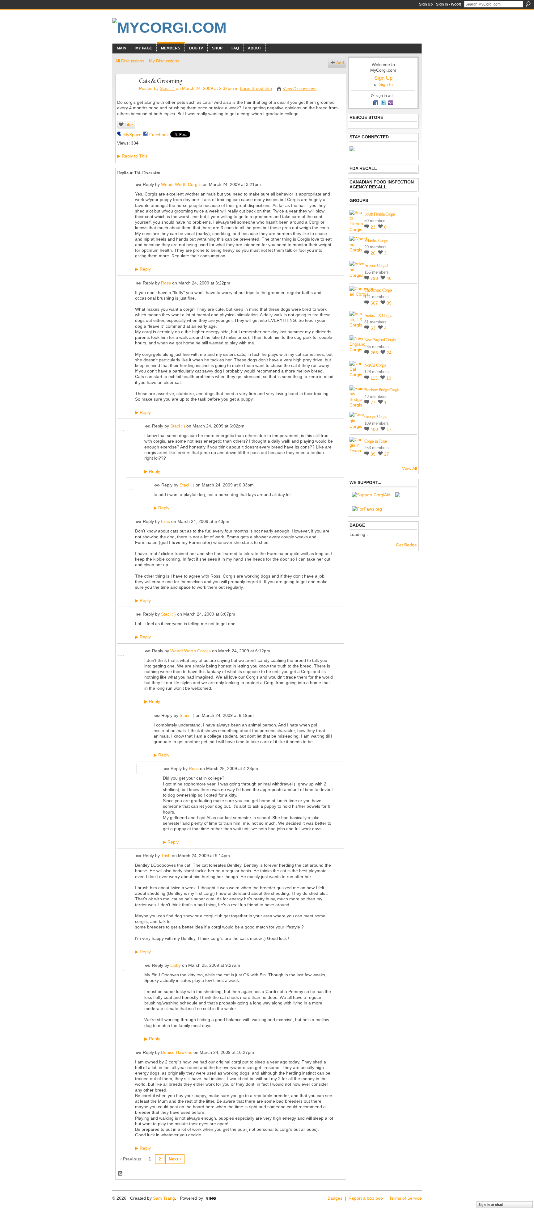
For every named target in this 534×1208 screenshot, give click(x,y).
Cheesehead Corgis (378, 290)
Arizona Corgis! (376, 265)
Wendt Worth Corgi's (181, 184)
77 (374, 402)
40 (389, 278)
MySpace (132, 134)
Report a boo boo (366, 1198)
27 (386, 454)
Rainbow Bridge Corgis (381, 390)
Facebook (159, 134)
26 (374, 252)
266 (375, 352)
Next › (175, 1158)
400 (375, 429)
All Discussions (129, 60)
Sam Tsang (164, 1198)
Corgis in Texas (375, 441)
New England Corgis (379, 340)
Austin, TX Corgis (378, 315)
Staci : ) (167, 88)
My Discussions (164, 60)
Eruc (165, 521)
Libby (175, 965)
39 (389, 303)
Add (340, 62)
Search (528, 4)
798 (375, 278)
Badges (335, 1198)
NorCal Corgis (375, 365)
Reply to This (132, 156)
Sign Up (426, 4)
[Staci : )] (125, 93)
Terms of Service (405, 1198)
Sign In (386, 84)
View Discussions (299, 88)
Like (129, 124)
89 (374, 454)
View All (409, 468)
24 (389, 352)
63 (374, 328)
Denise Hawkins (176, 1052)
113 (375, 378)
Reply (143, 269)
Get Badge (406, 544)
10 (388, 378)
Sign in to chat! (490, 1204)
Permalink (139, 185)
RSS (120, 1173)
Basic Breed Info (256, 88)
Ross (166, 282)
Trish (166, 855)
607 (375, 303)
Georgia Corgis (375, 416)
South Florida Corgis (379, 214)
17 (389, 429)
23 (374, 227)
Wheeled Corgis (376, 240)
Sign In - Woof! (448, 4)
